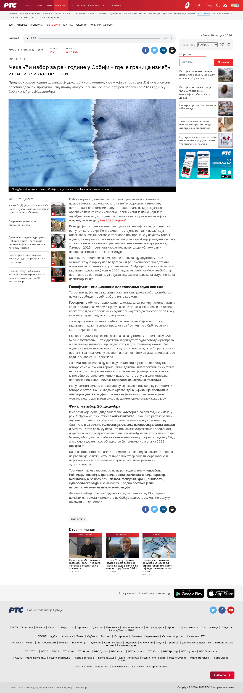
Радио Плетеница (128, 657)
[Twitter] (154, 50)
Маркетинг (102, 666)
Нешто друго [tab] (21, 199)
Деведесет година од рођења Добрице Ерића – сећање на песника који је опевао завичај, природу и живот (27, 242)
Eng (209, 5)
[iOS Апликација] (206, 164)
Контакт (87, 666)
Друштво (97, 627)
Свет (51, 627)
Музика (47, 13)
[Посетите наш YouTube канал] (230, 610)
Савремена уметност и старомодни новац (22, 223)
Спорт (40, 5)
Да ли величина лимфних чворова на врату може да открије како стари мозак (195, 124)
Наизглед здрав (50, 17)
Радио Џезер (220, 657)
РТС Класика (136, 651)
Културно (204, 13)
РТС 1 (34, 651)
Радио (80, 5)
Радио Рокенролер (154, 657)
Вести (28, 5)
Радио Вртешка (199, 657)
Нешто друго (53, 25)
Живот (13, 13)
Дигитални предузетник (179, 13)
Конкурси (138, 666)
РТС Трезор (170, 651)
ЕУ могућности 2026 (121, 630)
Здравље (115, 13)
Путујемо (80, 13)
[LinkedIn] (163, 50)
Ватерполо (121, 636)
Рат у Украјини (155, 627)
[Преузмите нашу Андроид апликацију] (189, 593)
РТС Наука (84, 651)
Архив (121, 660)
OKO (49, 5)
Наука (143, 13)
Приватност (16, 687)
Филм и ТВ (130, 13)
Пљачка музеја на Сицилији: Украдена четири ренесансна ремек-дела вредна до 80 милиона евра (27, 276)
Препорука (36, 25)
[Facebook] (145, 50)
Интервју (22, 25)
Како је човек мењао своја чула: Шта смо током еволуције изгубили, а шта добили (195, 92)
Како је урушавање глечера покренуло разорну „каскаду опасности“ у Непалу (197, 75)
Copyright (31, 687)
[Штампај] (172, 50)
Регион (40, 627)
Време (171, 627)
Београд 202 (106, 657)
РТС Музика (188, 651)
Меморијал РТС (196, 636)
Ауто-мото (152, 636)
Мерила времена (132, 627)
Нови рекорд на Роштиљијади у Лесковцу (197, 106)
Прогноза (188, 45)
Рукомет (106, 636)
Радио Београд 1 (35, 657)
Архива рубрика (222, 13)
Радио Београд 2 (59, 657)
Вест (11, 25)
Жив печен (78, 519)
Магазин (61, 5)
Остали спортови (172, 636)
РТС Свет (68, 651)
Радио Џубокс (177, 657)
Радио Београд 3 (84, 657)
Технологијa (63, 13)
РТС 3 (55, 651)
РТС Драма (101, 651)
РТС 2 (44, 651)
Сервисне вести (188, 627)
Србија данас (66, 627)
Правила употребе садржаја (56, 687)
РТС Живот (118, 651)
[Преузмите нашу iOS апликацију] (220, 593)
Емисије (93, 5)
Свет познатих (97, 13)
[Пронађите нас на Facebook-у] (222, 610)
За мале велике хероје (23, 17)
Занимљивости (30, 13)
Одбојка (92, 636)
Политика (27, 627)
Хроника (82, 627)
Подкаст (226, 627)
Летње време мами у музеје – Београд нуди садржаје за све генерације (27, 258)
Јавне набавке (120, 666)
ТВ (71, 5)
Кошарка (67, 636)
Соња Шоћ (71, 52)
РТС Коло (154, 651)
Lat (198, 5)
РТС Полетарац (208, 651)
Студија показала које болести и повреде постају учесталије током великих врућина (197, 140)
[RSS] (225, 5)
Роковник (81, 25)
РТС (105, 5)
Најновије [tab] (186, 54)
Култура (68, 25)
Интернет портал (157, 666)
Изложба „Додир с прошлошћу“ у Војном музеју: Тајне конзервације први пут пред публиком (29, 209)
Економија (112, 627)
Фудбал (53, 636)
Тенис (80, 636)
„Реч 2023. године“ (112, 220)
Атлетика (136, 636)
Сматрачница (210, 627)
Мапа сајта (222, 675)
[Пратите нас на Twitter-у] (213, 610)
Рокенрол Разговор (101, 25)
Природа (155, 13)
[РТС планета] (187, 5)
